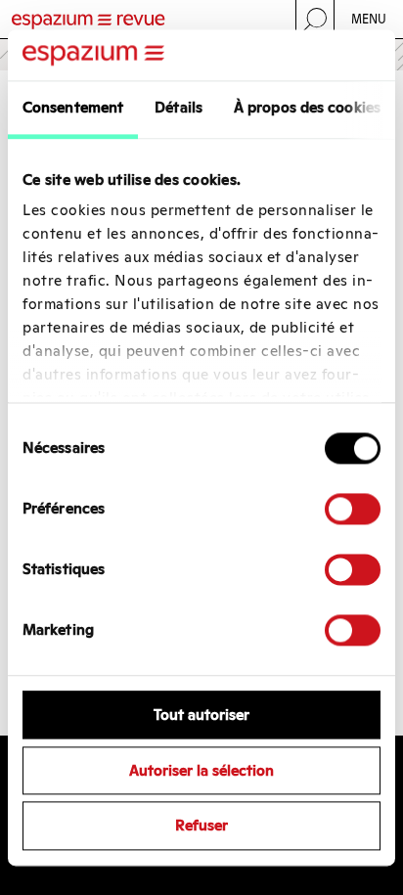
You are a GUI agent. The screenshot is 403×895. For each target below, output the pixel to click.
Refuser (201, 826)
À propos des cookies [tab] (307, 107)
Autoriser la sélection (201, 770)
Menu (369, 19)
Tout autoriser (201, 714)
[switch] (353, 508)
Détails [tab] (178, 107)
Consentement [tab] (72, 107)
